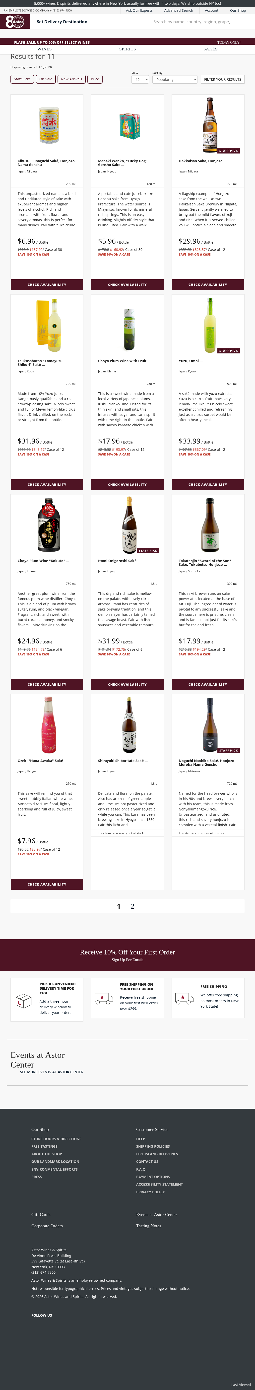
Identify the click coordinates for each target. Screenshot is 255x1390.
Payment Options (153, 1176)
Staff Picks (22, 79)
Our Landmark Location (55, 1161)
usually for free (139, 3)
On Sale (45, 79)
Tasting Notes (148, 1225)
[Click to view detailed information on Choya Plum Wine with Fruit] (127, 325)
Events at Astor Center (156, 1214)
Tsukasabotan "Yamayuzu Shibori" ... (40, 362)
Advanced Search (178, 10)
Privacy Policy (150, 1192)
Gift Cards (40, 1214)
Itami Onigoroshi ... (119, 560)
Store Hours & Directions (56, 1138)
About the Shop (46, 1154)
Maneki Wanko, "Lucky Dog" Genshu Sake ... (122, 162)
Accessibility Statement (159, 1184)
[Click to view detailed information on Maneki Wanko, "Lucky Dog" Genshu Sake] (127, 125)
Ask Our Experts (139, 10)
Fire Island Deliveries (157, 1154)
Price (95, 79)
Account (211, 10)
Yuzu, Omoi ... (191, 360)
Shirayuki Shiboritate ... (123, 760)
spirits (127, 49)
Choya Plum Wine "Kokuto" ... (43, 560)
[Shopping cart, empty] (245, 21)
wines (44, 49)
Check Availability (47, 284)
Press (36, 1176)
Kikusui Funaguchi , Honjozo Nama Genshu (46, 162)
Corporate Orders (47, 1225)
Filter (222, 79)
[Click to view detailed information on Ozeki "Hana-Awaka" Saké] (47, 725)
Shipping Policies (153, 1146)
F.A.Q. (141, 1169)
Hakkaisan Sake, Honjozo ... (203, 160)
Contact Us (147, 1161)
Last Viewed (241, 1384)
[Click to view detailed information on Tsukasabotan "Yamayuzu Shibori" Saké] (47, 325)
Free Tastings (44, 1146)
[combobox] (192, 21)
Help (140, 1138)
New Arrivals (71, 79)
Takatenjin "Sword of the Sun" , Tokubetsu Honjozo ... (205, 562)
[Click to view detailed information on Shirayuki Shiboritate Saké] (127, 725)
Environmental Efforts (54, 1169)
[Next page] (142, 906)
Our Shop (238, 10)
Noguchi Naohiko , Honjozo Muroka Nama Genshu (206, 762)
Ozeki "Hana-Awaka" (40, 760)
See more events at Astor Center (51, 1072)
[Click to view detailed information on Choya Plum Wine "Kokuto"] (47, 525)
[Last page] (152, 906)
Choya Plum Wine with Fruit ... (124, 360)
